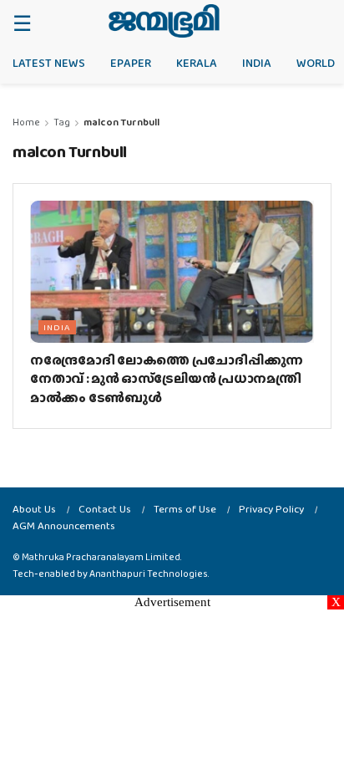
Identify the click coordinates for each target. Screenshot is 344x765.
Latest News (49, 63)
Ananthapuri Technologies (148, 573)
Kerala (196, 63)
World (315, 63)
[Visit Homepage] (164, 21)
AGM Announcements (64, 525)
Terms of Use (185, 509)
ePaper (130, 63)
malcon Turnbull (121, 122)
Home (26, 122)
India (256, 63)
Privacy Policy (271, 509)
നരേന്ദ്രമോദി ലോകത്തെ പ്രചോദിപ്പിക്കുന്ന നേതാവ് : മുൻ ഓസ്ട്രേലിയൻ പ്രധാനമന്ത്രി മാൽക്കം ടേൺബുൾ (166, 378)
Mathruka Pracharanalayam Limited (101, 556)
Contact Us (104, 509)
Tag (61, 122)
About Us (34, 509)
